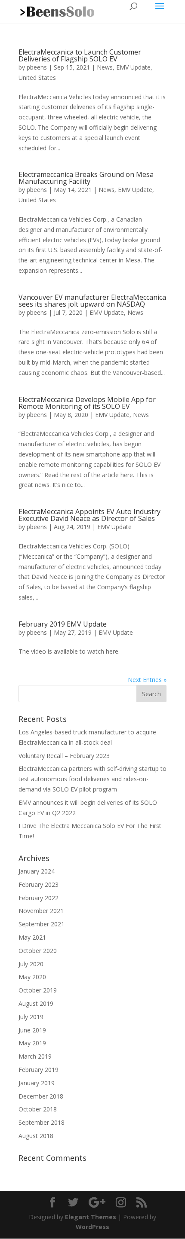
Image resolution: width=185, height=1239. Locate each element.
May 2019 (32, 1043)
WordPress (92, 1227)
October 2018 (37, 1109)
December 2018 (40, 1096)
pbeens (37, 67)
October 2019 (37, 990)
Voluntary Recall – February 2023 (64, 756)
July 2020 (30, 964)
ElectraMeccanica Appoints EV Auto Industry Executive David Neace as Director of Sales (89, 515)
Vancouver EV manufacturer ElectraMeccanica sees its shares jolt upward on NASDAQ (92, 300)
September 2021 (41, 924)
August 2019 (35, 1003)
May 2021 (32, 937)
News (105, 67)
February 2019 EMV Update (62, 624)
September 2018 (41, 1122)
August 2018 (35, 1136)
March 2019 (35, 1056)
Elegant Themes (90, 1217)
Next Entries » (147, 680)
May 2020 (32, 977)
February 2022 (38, 898)
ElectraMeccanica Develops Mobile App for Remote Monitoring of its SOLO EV (87, 403)
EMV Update (133, 67)
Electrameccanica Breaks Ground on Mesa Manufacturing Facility (86, 178)
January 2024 (36, 871)
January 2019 (36, 1083)
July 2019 (30, 1017)
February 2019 (38, 1069)
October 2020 (37, 951)
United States (37, 77)
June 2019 (32, 1030)
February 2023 (38, 884)
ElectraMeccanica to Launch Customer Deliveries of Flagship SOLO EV (79, 55)
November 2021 (41, 911)
